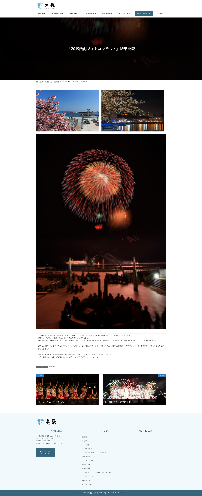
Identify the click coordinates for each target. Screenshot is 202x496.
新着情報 (52, 367)
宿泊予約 (160, 13)
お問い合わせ (86, 480)
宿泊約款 (87, 445)
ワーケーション (90, 476)
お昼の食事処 (89, 461)
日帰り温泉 (102, 453)
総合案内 (85, 441)
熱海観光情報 (86, 468)
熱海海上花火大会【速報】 (104, 472)
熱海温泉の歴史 (90, 453)
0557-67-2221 (45, 452)
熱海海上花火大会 (143, 13)
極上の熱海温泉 (87, 449)
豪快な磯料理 (86, 457)
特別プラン (88, 472)
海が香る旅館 (86, 464)
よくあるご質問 (87, 484)
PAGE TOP (195, 479)
